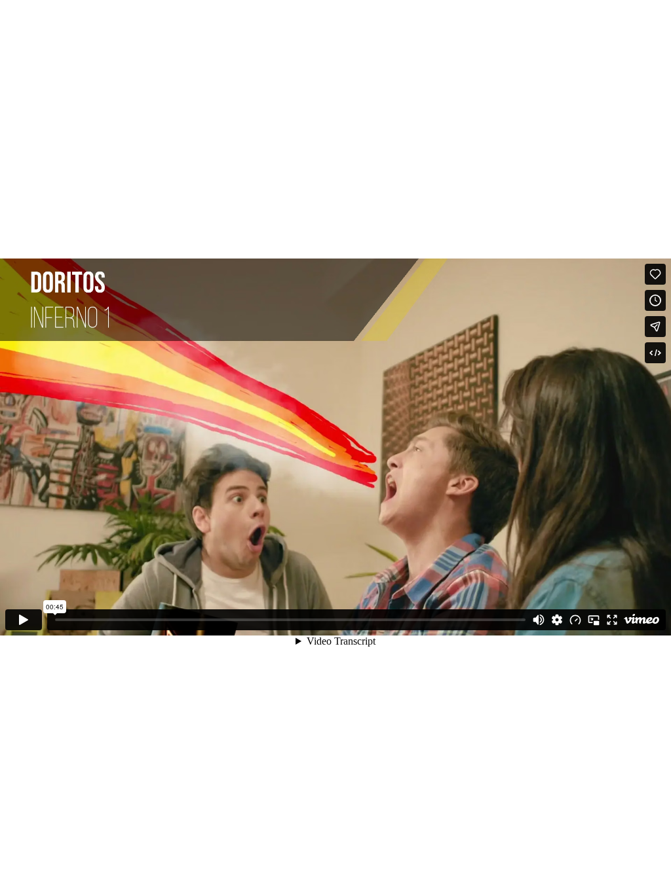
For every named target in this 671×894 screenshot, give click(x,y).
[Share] (655, 326)
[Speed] (575, 620)
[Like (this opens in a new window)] (655, 274)
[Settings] (557, 620)
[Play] (23, 619)
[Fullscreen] (612, 620)
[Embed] (655, 352)
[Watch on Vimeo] (642, 620)
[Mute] (538, 620)
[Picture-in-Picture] (594, 620)
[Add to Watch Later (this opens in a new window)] (655, 300)
